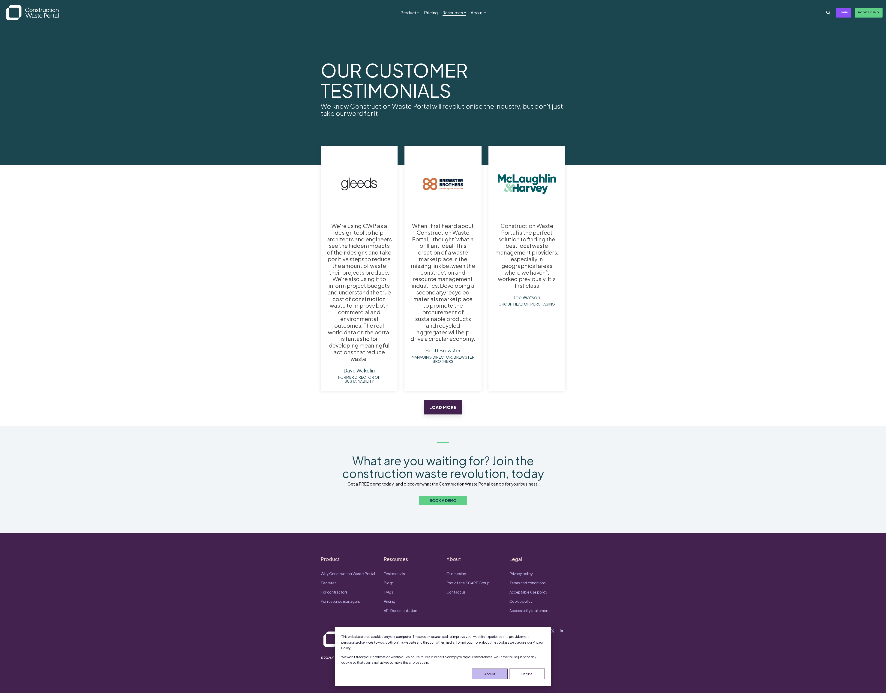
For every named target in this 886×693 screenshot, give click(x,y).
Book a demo (868, 12)
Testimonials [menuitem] (394, 573)
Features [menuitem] (328, 582)
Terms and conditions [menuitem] (527, 582)
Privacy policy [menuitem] (521, 573)
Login (843, 12)
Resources (453, 12)
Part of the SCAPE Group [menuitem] (468, 582)
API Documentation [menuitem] (400, 610)
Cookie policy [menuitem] (521, 601)
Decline (527, 674)
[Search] (828, 13)
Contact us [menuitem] (456, 592)
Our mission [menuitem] (456, 573)
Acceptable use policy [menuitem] (528, 592)
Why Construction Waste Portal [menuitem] (348, 573)
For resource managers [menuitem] (341, 601)
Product (408, 12)
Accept (489, 674)
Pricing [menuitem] (389, 601)
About (477, 12)
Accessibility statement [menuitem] (529, 610)
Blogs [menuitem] (389, 582)
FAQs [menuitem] (388, 592)
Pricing (431, 12)
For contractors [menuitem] (334, 592)
